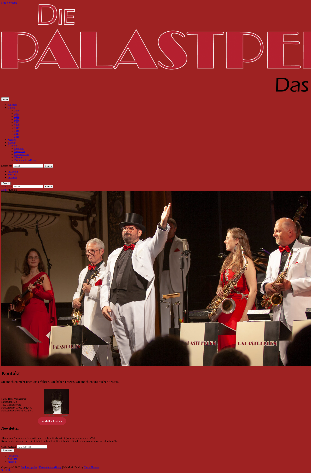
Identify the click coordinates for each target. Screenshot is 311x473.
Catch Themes (91, 467)
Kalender (12, 104)
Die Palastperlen (29, 467)
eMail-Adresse (8, 446)
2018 (16, 131)
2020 (16, 125)
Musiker (12, 139)
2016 (16, 136)
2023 (16, 119)
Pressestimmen (21, 154)
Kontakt (12, 142)
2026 (16, 110)
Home (4, 189)
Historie (18, 157)
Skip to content (9, 2)
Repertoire (19, 151)
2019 (16, 128)
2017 (16, 134)
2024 (16, 116)
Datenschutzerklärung (25, 160)
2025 (16, 113)
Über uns (12, 145)
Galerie (11, 107)
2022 (16, 122)
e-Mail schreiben (52, 421)
